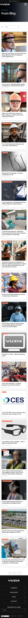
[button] (25, 4)
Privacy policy (20, 615)
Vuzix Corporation (12, 615)
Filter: (2, 26)
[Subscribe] (24, 610)
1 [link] (9, 573)
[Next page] (19, 573)
